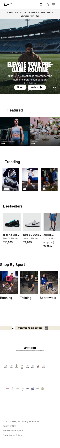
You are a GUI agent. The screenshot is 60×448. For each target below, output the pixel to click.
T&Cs (37, 16)
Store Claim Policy (12, 435)
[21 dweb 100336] (15, 131)
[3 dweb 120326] (49, 179)
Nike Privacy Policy (13, 430)
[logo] (8, 4)
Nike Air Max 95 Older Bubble (12, 235)
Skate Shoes (30, 238)
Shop (20, 87)
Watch (34, 87)
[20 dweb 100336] (45, 131)
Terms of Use (9, 426)
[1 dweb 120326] (10, 179)
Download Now (27, 16)
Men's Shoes (10, 238)
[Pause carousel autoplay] (54, 89)
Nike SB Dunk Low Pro (31, 235)
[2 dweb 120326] (29, 282)
